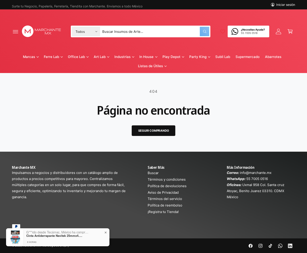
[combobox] (155, 31)
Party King (198, 57)
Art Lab (100, 57)
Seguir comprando (153, 130)
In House (146, 57)
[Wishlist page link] (222, 31)
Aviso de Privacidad (163, 192)
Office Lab (76, 57)
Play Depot (171, 57)
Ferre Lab (51, 57)
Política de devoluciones (167, 186)
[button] (15, 31)
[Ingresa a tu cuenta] (278, 31)
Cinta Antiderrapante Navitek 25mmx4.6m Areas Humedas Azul (54, 235)
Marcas (29, 57)
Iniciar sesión (285, 5)
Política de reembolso (165, 205)
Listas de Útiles (150, 66)
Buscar (153, 173)
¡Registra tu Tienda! (163, 212)
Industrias (122, 57)
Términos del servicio (165, 199)
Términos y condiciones (167, 179)
